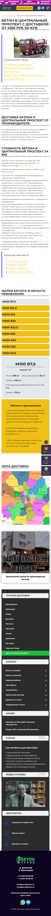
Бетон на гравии (13, 670)
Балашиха (10, 638)
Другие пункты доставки (17, 653)
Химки (9, 633)
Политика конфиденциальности (25, 893)
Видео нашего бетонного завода (24, 75)
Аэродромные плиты (15, 705)
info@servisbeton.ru (25, 884)
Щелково (10, 629)
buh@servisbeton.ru (25, 887)
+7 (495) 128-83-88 (25, 876)
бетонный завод (26, 166)
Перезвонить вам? (25, 8)
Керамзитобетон (13, 680)
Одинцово (10, 609)
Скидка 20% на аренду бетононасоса (22, 729)
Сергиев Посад (12, 648)
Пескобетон (11, 685)
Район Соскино (18, 261)
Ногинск (9, 624)
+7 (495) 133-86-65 (25, 879)
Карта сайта (25, 895)
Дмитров (10, 619)
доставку (17, 225)
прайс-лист (43, 242)
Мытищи (10, 643)
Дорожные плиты (14, 700)
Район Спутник (18, 264)
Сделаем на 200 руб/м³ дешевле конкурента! (20, 723)
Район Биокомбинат (21, 271)
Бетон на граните (13, 675)
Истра (8, 614)
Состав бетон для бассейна (22, 747)
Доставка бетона (14, 78)
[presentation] (39, 737)
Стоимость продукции (17, 64)
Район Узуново (18, 268)
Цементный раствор (15, 695)
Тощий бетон (11, 690)
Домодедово (11, 604)
